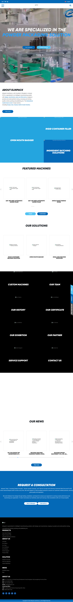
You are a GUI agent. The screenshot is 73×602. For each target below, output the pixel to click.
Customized (43, 213)
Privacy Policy (5, 552)
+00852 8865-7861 (8, 589)
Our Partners (5, 549)
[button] (0, 189)
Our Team (4, 545)
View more (7, 111)
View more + (18, 290)
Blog (3, 572)
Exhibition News (5, 570)
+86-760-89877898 (8, 581)
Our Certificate (5, 547)
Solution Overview (6, 559)
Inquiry (30, 213)
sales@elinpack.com (9, 584)
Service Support (5, 550)
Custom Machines (6, 563)
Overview (4, 541)
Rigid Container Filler (6, 534)
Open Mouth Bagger (6, 533)
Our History (4, 543)
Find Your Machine (6, 561)
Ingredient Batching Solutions (8, 536)
